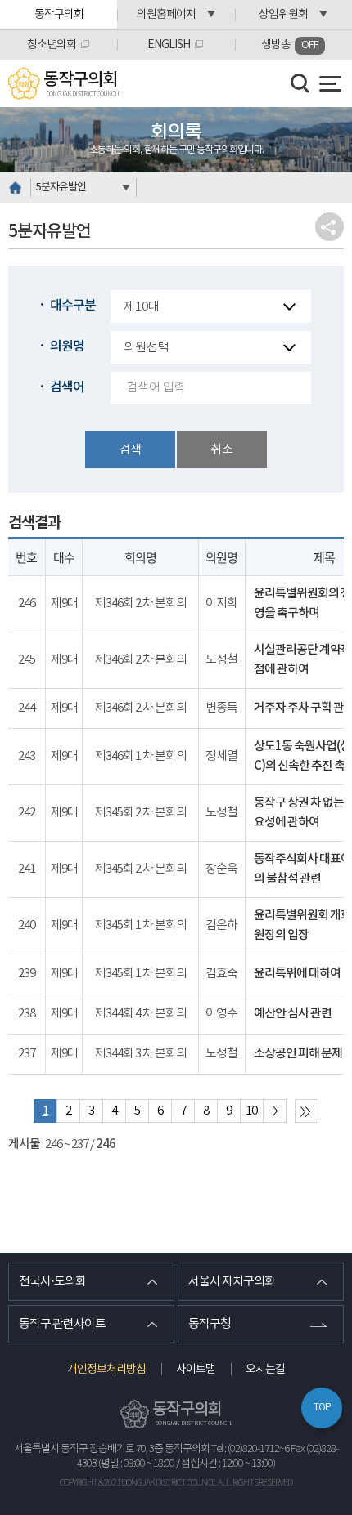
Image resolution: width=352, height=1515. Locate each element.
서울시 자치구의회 (231, 1282)
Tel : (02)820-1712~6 (250, 1449)
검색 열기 (300, 83)
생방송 (289, 44)
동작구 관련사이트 (62, 1324)
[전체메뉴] (330, 83)
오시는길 (265, 1369)
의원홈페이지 (166, 14)
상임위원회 (283, 14)
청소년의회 (51, 44)
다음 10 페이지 (275, 1111)
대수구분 (73, 305)
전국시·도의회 (52, 1282)
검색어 (67, 387)
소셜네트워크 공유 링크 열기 (329, 226)
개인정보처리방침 (106, 1369)
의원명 (67, 346)
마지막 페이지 (306, 1111)
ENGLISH (168, 44)
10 (251, 1111)
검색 (130, 450)
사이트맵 (195, 1369)
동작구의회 (58, 14)
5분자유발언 (61, 187)
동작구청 (209, 1324)
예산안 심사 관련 (293, 1014)
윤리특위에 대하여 (297, 974)
